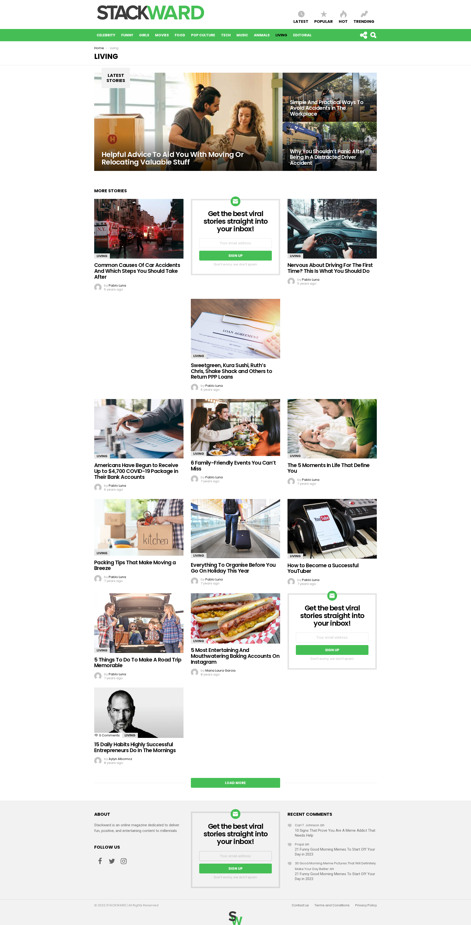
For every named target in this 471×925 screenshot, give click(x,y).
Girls (144, 35)
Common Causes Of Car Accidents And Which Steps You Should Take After (137, 271)
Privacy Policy (366, 905)
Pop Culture (203, 35)
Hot (343, 21)
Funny (127, 35)
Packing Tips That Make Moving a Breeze (135, 565)
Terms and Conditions (332, 905)
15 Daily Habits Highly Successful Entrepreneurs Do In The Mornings (135, 747)
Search (373, 35)
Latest (300, 21)
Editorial (302, 35)
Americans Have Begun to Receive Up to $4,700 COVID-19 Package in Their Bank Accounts (136, 471)
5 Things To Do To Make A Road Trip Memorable (137, 662)
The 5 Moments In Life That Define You (329, 468)
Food (180, 35)
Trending (363, 21)
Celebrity (106, 35)
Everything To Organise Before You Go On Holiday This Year (233, 567)
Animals (262, 35)
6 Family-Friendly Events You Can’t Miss (233, 465)
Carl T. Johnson (307, 825)
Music (242, 35)
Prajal (299, 844)
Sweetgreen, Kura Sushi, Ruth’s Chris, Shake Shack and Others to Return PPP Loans (231, 371)
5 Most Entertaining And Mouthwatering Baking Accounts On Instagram (235, 656)
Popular (323, 21)
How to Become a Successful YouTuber (323, 568)
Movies (162, 35)
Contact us (300, 905)
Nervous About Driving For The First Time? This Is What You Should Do (330, 268)
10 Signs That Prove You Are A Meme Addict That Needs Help (335, 833)
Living (281, 35)
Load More (235, 782)
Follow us (363, 35)
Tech (226, 35)
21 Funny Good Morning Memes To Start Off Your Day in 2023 (335, 851)
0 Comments (109, 735)
